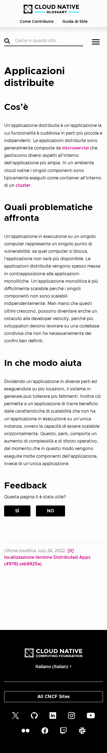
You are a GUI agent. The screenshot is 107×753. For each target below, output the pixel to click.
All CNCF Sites (53, 696)
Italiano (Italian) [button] (51, 667)
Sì (17, 511)
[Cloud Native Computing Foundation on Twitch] (63, 730)
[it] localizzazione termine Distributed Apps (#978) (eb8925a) (47, 557)
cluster (23, 185)
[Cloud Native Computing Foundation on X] (15, 715)
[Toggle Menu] (96, 42)
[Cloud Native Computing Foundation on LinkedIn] (52, 715)
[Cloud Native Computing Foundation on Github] (34, 715)
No (50, 511)
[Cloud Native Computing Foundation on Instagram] (71, 715)
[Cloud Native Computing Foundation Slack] (82, 730)
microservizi (75, 148)
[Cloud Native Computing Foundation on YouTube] (91, 715)
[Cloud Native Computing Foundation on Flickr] (25, 730)
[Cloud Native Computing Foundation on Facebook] (44, 730)
